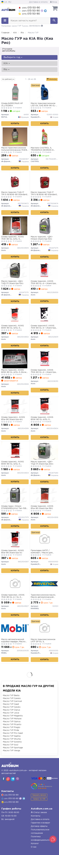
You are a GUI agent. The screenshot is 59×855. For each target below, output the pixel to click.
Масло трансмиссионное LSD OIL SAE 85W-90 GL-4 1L (44, 105)
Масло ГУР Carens (12, 698)
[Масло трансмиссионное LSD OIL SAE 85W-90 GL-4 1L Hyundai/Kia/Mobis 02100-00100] (44, 92)
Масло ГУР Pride (11, 730)
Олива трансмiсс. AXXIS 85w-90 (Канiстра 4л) (13, 418)
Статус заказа (40, 812)
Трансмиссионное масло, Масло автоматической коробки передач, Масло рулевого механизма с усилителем (43, 596)
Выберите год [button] (12, 57)
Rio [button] (6, 69)
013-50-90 (31, 8)
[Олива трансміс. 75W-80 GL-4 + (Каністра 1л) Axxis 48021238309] (44, 270)
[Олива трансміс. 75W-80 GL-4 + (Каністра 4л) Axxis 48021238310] (44, 359)
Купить (15, 123)
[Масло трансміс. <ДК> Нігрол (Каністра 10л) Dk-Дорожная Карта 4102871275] (44, 225)
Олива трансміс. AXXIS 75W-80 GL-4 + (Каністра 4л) (43, 371)
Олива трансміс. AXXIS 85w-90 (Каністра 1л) (12, 552)
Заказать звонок (39, 795)
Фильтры (53, 79)
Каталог (35, 843)
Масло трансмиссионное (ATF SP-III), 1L (43, 640)
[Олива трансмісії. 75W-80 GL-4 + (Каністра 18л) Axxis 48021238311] (44, 314)
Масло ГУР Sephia (11, 736)
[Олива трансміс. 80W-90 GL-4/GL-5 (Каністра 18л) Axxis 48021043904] (44, 406)
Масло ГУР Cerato (11, 707)
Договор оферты (39, 826)
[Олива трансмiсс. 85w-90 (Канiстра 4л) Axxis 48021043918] (15, 406)
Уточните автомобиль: (9, 50)
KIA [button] (6, 63)
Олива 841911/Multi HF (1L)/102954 (12, 104)
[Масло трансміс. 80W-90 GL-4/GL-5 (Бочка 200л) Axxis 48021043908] (15, 359)
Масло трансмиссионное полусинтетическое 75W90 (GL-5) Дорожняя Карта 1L (14, 149)
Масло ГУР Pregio (11, 727)
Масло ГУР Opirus (11, 721)
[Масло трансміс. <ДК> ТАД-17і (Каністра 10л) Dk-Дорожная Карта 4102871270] (15, 270)
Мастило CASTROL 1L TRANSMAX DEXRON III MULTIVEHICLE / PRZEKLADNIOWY (42, 149)
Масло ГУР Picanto (12, 724)
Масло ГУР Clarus (11, 710)
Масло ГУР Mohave (12, 719)
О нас (33, 847)
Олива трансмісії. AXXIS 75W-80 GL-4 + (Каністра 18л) (43, 327)
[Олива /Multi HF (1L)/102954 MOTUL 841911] (15, 92)
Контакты (35, 816)
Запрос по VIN (39, 799)
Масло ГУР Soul (10, 745)
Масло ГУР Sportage (13, 748)
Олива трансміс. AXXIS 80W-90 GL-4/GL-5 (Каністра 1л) (12, 327)
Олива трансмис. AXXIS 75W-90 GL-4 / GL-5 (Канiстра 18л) (12, 596)
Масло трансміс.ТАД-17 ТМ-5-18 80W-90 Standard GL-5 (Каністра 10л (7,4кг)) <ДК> (14, 194)
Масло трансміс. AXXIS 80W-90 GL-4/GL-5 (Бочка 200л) (14, 371)
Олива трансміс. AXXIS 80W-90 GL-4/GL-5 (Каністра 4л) (12, 463)
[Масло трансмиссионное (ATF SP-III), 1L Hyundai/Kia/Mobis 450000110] (44, 628)
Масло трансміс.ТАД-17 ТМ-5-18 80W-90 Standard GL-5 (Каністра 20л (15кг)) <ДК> (44, 194)
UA (5, 2)
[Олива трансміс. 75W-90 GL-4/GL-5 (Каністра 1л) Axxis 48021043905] (15, 225)
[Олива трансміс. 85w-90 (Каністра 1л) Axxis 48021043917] (15, 539)
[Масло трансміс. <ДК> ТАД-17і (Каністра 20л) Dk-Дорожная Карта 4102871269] (44, 450)
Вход (54, 2)
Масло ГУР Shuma (12, 739)
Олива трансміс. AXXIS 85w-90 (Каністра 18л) (42, 507)
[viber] (3, 779)
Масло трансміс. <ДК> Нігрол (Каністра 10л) (42, 238)
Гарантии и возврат (40, 823)
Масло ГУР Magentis (13, 716)
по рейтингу (7, 79)
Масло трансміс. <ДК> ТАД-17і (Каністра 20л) (42, 463)
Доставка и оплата (38, 2)
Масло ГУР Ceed (11, 704)
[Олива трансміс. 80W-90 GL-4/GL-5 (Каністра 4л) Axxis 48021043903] (15, 450)
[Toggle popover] (53, 839)
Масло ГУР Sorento (12, 742)
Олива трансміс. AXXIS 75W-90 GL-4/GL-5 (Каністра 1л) (12, 238)
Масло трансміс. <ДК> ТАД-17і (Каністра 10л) (12, 282)
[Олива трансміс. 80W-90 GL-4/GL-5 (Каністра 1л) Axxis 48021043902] (15, 314)
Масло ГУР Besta (11, 695)
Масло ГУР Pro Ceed (13, 733)
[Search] (54, 21)
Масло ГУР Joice (11, 713)
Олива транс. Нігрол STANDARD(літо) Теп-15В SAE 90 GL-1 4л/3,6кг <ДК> (14, 507)
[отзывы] (41, 786)
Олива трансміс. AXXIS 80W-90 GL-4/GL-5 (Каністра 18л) (42, 418)
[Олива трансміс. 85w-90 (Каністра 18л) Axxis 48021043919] (44, 495)
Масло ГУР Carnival (12, 701)
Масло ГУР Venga (11, 750)
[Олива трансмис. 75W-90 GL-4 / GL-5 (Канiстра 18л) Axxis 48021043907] (15, 584)
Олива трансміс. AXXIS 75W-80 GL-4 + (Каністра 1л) (43, 282)
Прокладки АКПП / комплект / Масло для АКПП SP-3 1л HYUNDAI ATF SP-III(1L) (42, 552)
